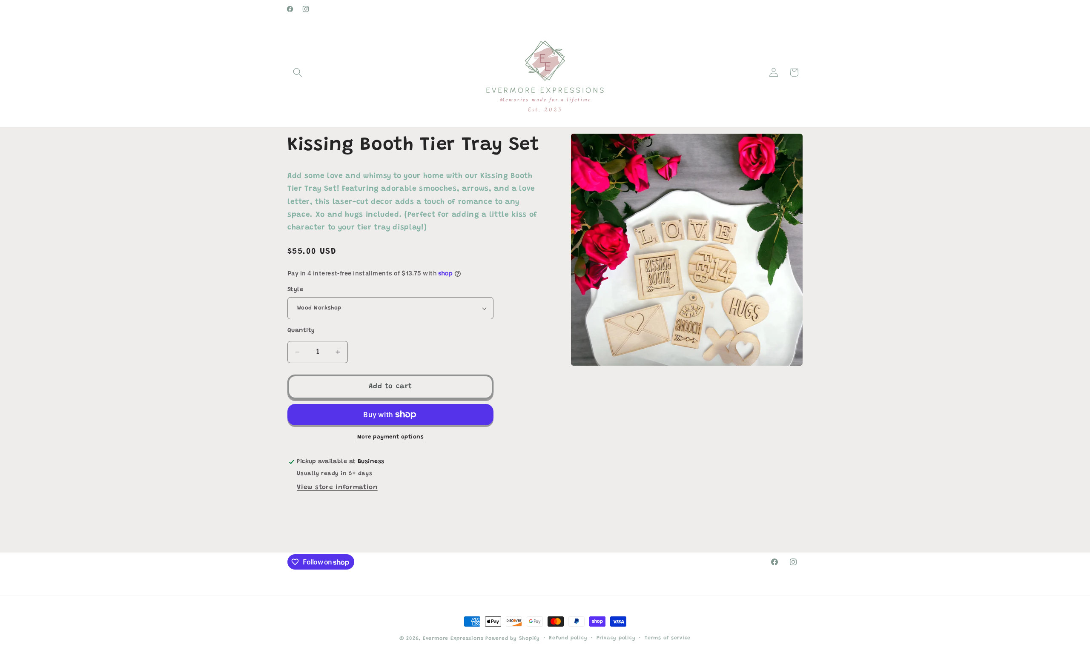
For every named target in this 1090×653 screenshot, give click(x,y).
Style (295, 290)
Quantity (301, 331)
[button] (297, 72)
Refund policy (568, 637)
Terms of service (668, 637)
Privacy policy (616, 637)
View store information (337, 487)
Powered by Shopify (512, 638)
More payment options (390, 437)
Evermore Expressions (453, 638)
